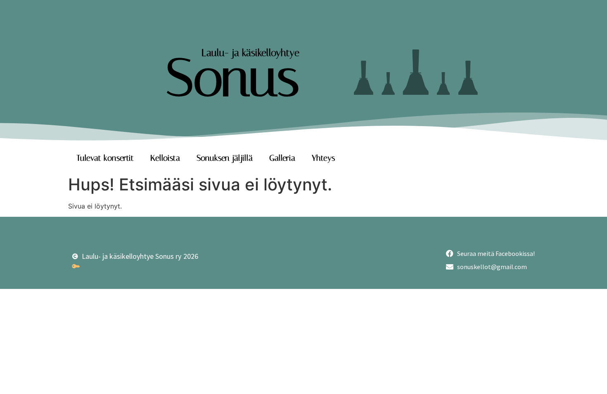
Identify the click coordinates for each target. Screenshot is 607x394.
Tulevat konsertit (105, 158)
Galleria (282, 158)
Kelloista (165, 158)
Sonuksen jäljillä (225, 158)
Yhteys (323, 158)
